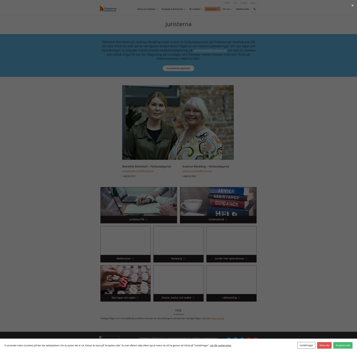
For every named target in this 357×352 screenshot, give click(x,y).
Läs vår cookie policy (220, 345)
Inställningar (306, 345)
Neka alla (324, 345)
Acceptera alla (343, 345)
